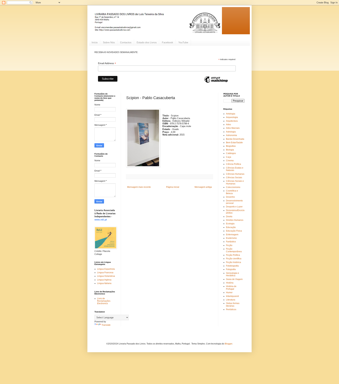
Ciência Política (233, 164)
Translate (106, 325)
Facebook (167, 42)
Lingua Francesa (105, 272)
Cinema (230, 160)
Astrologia (231, 132)
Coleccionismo (233, 187)
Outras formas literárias (232, 304)
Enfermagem (232, 234)
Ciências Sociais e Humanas (235, 182)
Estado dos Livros (147, 42)
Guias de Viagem (234, 279)
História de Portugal (231, 287)
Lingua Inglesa (104, 280)
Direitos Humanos (234, 220)
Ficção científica (233, 258)
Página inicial (172, 187)
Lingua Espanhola (106, 269)
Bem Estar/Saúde (234, 142)
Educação (231, 227)
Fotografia (231, 269)
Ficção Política (233, 255)
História (229, 283)
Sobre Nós (109, 42)
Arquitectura (232, 121)
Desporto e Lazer (234, 206)
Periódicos (231, 309)
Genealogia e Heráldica (232, 274)
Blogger (228, 343)
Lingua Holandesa (106, 276)
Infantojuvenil (232, 296)
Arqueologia (232, 117)
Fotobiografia (232, 266)
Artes (228, 124)
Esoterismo (231, 238)
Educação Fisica (234, 231)
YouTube (183, 42)
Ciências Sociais (234, 177)
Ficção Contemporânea (234, 250)
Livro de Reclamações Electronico (103, 301)
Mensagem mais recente (139, 187)
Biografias (231, 146)
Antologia (230, 114)
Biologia (230, 150)
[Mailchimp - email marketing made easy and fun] (216, 82)
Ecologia (230, 223)
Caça (228, 157)
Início (95, 42)
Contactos (125, 42)
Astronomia (231, 135)
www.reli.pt (100, 219)
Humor (229, 292)
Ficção (229, 245)
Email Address (107, 63)
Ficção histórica (233, 262)
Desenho (230, 197)
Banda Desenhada (235, 139)
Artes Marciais (233, 128)
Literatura (230, 300)
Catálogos (231, 153)
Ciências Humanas (235, 174)
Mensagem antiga (203, 187)
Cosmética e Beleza (232, 192)
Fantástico (231, 241)
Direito (229, 216)
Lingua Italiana (104, 283)
